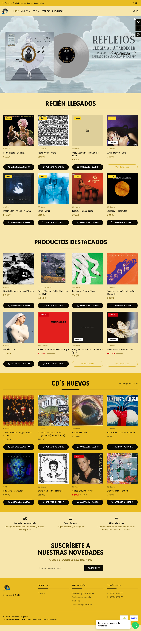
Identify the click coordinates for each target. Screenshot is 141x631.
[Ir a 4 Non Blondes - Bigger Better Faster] (18, 410)
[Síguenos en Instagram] (133, 11)
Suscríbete (94, 568)
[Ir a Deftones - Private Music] (87, 268)
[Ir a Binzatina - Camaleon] (18, 468)
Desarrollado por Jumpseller (44, 619)
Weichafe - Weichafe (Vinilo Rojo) (53, 349)
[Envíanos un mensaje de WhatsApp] (135, 625)
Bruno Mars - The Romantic (50, 490)
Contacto (42, 593)
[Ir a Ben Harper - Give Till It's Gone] (122, 410)
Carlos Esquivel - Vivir (82, 490)
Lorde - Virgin (44, 210)
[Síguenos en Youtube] (137, 11)
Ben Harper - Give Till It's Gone (121, 432)
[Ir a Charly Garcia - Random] (122, 468)
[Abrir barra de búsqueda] (138, 28)
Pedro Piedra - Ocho (47, 152)
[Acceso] (138, 34)
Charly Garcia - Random (117, 490)
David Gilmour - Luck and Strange (18, 291)
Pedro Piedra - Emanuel (14, 152)
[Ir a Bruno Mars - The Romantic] (53, 468)
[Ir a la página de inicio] (5, 11)
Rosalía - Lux (9, 349)
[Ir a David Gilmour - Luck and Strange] (18, 268)
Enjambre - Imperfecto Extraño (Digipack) (121, 292)
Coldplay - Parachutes (117, 210)
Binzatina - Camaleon (13, 490)
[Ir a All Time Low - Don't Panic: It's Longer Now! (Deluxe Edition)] (53, 410)
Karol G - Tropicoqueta (82, 210)
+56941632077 (117, 593)
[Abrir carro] (138, 22)
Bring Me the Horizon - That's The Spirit (87, 351)
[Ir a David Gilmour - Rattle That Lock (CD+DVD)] (53, 268)
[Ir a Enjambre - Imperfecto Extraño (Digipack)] (122, 268)
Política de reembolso (82, 597)
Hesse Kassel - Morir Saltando (120, 349)
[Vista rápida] (29, 134)
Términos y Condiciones (83, 593)
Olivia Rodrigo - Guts (116, 152)
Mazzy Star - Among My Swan (17, 210)
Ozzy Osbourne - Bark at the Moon (85, 154)
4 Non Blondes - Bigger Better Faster (17, 434)
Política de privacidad (82, 604)
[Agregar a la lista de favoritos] (29, 127)
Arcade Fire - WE (79, 432)
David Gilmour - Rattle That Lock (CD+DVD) (53, 292)
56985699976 (116, 597)
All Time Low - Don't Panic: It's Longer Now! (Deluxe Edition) (52, 434)
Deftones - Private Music (83, 291)
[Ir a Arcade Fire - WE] (87, 410)
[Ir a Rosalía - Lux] (18, 327)
